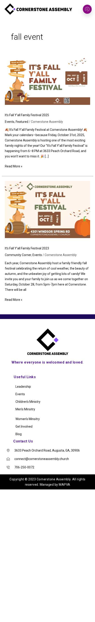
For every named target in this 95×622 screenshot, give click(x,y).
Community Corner (18, 255)
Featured (22, 121)
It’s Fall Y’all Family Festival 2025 (27, 115)
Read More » (13, 166)
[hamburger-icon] (87, 9)
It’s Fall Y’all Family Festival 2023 (27, 248)
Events (9, 121)
